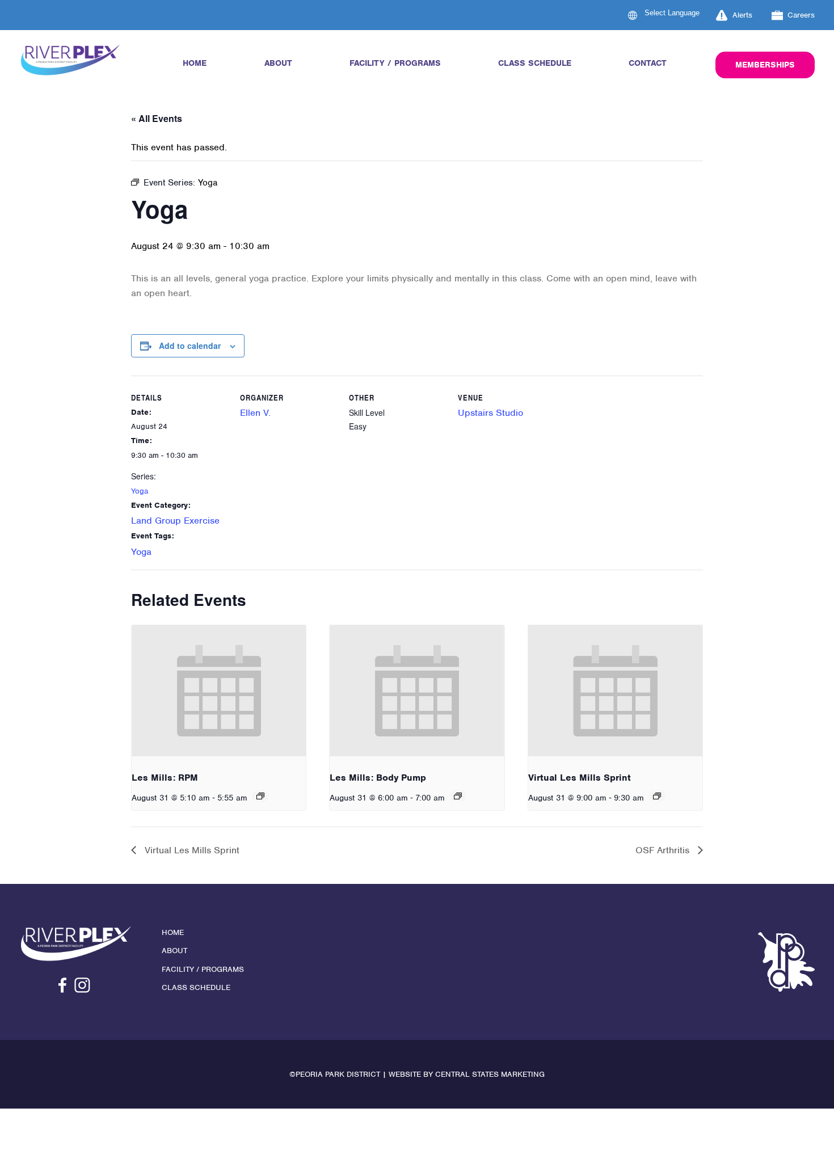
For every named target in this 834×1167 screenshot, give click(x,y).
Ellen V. (255, 413)
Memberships (765, 65)
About (278, 63)
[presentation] (219, 690)
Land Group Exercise (175, 520)
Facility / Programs (395, 63)
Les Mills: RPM (165, 777)
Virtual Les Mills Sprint (579, 777)
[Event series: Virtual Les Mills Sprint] (657, 796)
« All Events (156, 118)
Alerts (742, 15)
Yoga (139, 491)
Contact (648, 63)
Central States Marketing (490, 1074)
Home (195, 63)
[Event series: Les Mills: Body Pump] (458, 796)
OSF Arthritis (663, 850)
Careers (801, 15)
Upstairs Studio (490, 413)
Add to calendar (190, 345)
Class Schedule (534, 63)
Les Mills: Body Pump (378, 777)
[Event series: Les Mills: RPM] (260, 796)
